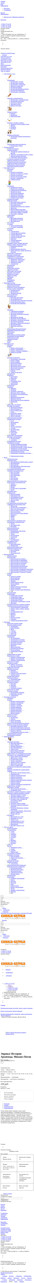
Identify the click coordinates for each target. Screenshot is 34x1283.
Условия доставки (6, 1229)
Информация (4, 1219)
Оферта (3, 1274)
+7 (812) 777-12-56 (6, 24)
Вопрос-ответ (4, 1232)
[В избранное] (2, 1062)
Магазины (7, 8)
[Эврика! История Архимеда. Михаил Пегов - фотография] (17, 1033)
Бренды (3, 1207)
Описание (7, 1103)
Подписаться (4, 1200)
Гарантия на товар (6, 1231)
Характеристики (8, 1106)
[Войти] (1, 957)
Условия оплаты (5, 1228)
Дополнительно (8, 1108)
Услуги (3, 1208)
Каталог (3, 1204)
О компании (7, 10)
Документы (4, 1217)
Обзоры (3, 1233)
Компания (3, 1210)
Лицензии (3, 1214)
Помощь (3, 1225)
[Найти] (2, 906)
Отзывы (6, 1105)
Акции (3, 1206)
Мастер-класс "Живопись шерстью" (14, 17)
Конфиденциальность (7, 1272)
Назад (9, 985)
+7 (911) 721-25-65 (6, 27)
